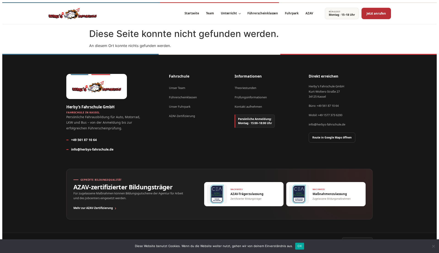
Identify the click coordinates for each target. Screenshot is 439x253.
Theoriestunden (245, 88)
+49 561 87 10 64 (84, 140)
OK (299, 246)
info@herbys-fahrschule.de (92, 149)
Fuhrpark (292, 13)
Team (210, 13)
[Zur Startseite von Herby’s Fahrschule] (96, 86)
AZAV (309, 13)
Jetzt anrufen (376, 13)
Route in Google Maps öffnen (332, 137)
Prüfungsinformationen (251, 97)
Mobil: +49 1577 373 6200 (325, 115)
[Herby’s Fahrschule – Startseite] (72, 13)
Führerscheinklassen (262, 13)
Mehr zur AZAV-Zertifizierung (93, 208)
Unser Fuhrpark (179, 106)
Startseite (192, 13)
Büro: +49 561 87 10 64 (324, 106)
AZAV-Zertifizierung (182, 116)
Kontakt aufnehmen (248, 106)
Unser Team (177, 88)
